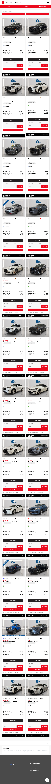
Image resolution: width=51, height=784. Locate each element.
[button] (24, 27)
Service (26, 6)
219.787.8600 (20, 74)
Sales (9, 6)
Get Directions (43, 6)
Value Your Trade (13, 68)
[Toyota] (3, 2)
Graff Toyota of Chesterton (6, 75)
